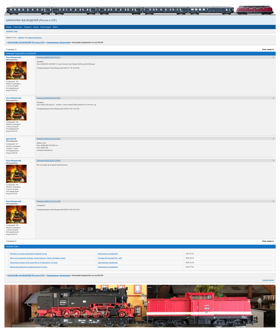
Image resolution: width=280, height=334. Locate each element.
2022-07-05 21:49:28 (53, 201)
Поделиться (41, 57)
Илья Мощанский (13, 57)
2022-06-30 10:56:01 (53, 139)
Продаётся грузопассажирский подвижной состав (28, 254)
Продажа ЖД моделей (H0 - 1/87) (110, 258)
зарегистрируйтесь (35, 37)
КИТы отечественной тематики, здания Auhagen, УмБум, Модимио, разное (37, 258)
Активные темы (12, 31)
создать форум (268, 280)
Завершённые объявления (58, 42)
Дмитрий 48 (11, 139)
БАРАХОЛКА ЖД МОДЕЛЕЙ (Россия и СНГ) (26, 42)
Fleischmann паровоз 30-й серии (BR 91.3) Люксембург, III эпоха (33, 262)
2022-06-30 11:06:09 (53, 160)
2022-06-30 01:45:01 (53, 98)
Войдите (21, 37)
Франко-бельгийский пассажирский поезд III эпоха (28, 267)
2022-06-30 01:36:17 (53, 57)
